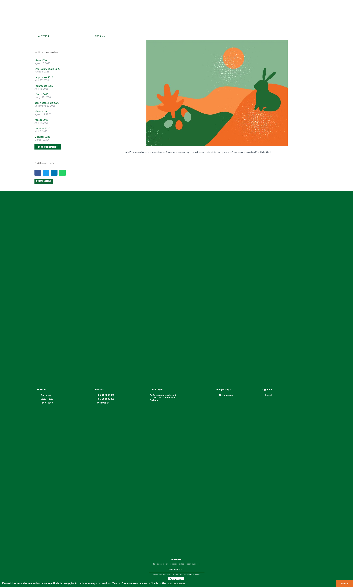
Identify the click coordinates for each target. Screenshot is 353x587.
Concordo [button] (344, 583)
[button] (47, 147)
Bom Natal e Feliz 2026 (46, 103)
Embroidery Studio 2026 (47, 69)
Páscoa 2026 (41, 94)
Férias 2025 (40, 111)
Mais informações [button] (176, 583)
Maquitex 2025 (42, 128)
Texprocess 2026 (43, 77)
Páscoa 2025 (41, 119)
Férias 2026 (40, 60)
